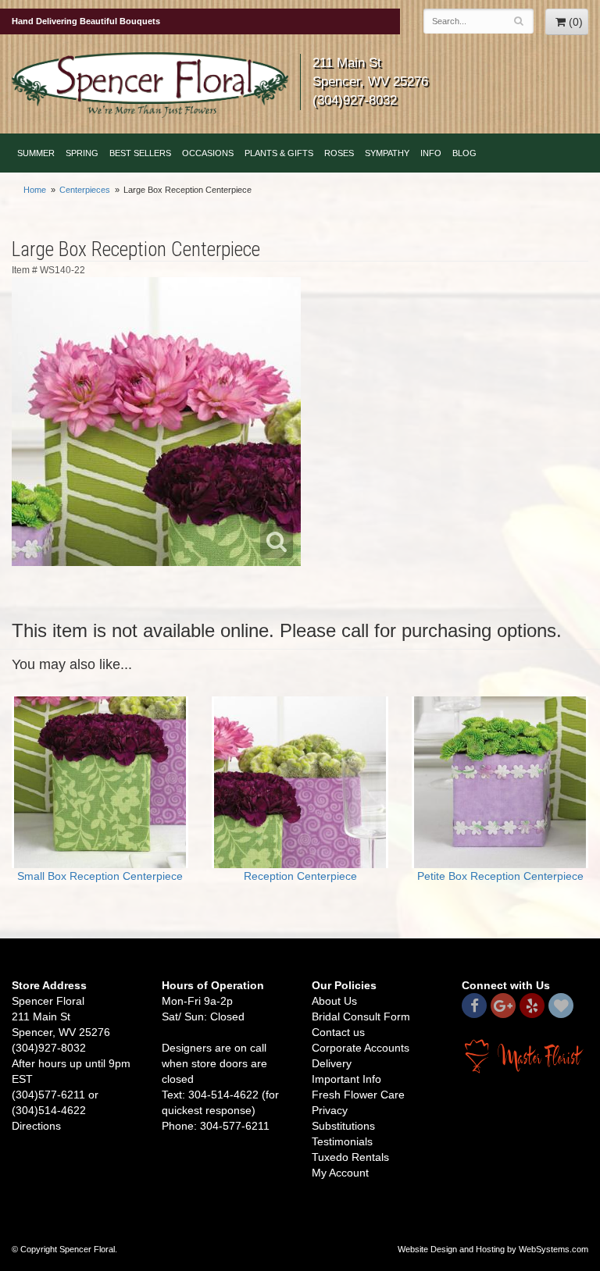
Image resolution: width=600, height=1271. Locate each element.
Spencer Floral (150, 85)
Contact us (338, 1032)
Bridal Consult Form (361, 1016)
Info (430, 153)
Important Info (346, 1079)
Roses (339, 153)
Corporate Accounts (360, 1047)
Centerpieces (84, 189)
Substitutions (343, 1126)
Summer (36, 153)
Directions (36, 1126)
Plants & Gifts (279, 153)
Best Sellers (140, 153)
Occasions (208, 153)
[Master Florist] (525, 1055)
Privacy (330, 1110)
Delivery (332, 1063)
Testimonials (342, 1141)
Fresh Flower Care (358, 1094)
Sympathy (387, 153)
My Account (340, 1172)
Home (34, 189)
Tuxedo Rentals (350, 1157)
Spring (82, 153)
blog (464, 153)
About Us (334, 1001)
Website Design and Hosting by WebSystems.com (493, 1249)
